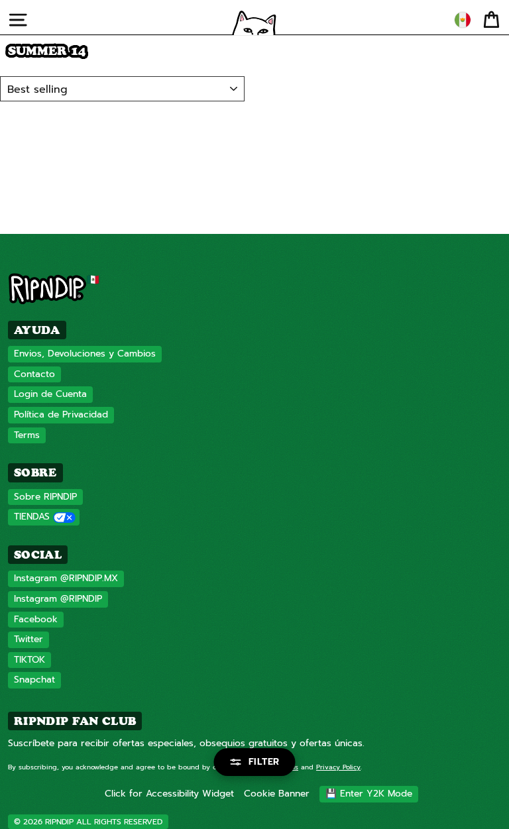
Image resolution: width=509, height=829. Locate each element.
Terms (27, 435)
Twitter (28, 639)
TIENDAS (32, 517)
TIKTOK (29, 660)
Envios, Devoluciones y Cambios (85, 353)
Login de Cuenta (50, 394)
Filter (264, 762)
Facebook (36, 619)
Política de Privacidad (61, 414)
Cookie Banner (277, 794)
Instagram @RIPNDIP (58, 599)
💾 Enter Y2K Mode (368, 794)
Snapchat (34, 680)
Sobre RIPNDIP (45, 497)
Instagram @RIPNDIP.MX (66, 578)
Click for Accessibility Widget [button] (169, 794)
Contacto (34, 374)
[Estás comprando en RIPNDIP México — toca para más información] (463, 20)
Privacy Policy (338, 767)
